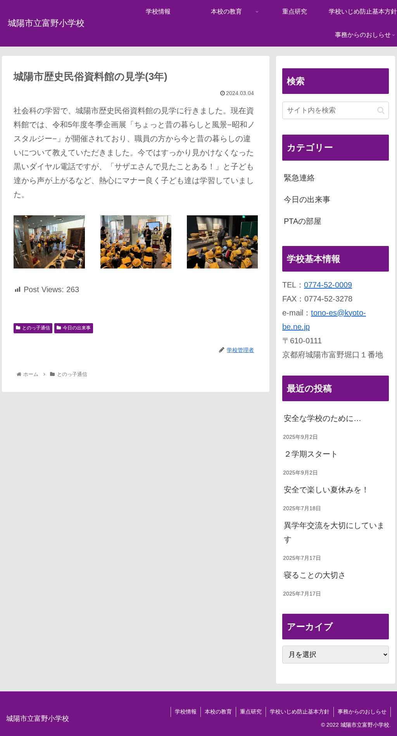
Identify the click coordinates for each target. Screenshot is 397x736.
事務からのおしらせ (362, 711)
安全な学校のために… (322, 418)
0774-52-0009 (328, 285)
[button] (381, 110)
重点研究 (251, 711)
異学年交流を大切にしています (334, 532)
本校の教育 (218, 711)
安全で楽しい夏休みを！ (326, 489)
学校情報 (186, 711)
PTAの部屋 (302, 221)
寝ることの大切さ (315, 575)
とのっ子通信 (36, 328)
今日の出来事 (77, 328)
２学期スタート (311, 454)
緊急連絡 (299, 177)
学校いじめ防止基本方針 (300, 711)
